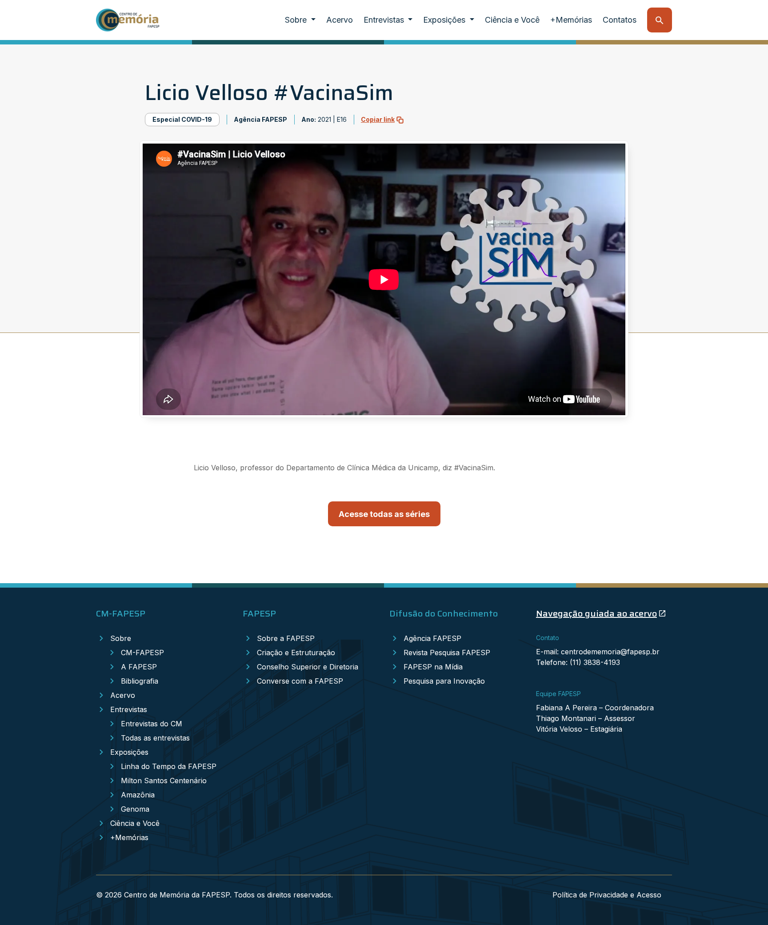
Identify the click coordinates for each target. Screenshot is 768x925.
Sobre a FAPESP (286, 638)
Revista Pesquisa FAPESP (447, 652)
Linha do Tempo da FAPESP (168, 766)
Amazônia (138, 794)
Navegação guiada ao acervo (596, 613)
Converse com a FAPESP (300, 681)
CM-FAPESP (142, 652)
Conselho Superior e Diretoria (307, 666)
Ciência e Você (512, 19)
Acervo (339, 19)
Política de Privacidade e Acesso (606, 894)
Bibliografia (139, 681)
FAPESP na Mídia (433, 666)
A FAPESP (139, 666)
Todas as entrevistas (155, 737)
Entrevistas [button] (385, 19)
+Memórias (571, 19)
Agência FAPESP (432, 638)
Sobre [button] (297, 19)
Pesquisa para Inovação (444, 681)
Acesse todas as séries (384, 514)
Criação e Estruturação (296, 652)
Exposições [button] (445, 19)
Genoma (135, 809)
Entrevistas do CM (151, 723)
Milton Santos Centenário (164, 780)
